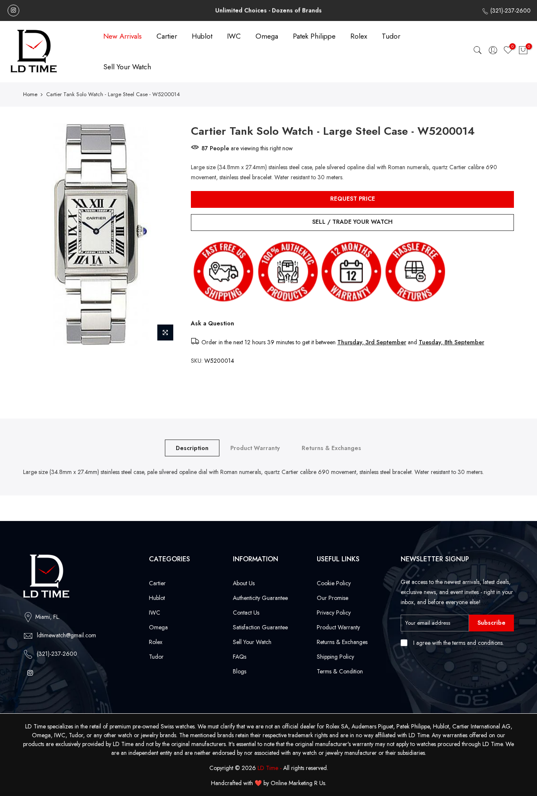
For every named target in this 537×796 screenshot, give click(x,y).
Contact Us (246, 612)
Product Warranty (255, 448)
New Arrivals (122, 36)
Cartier (166, 36)
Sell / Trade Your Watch (352, 221)
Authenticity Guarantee (260, 598)
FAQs (239, 656)
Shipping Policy (335, 656)
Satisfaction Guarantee (260, 627)
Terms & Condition (340, 671)
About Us (244, 583)
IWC (234, 36)
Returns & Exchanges (331, 448)
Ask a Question (212, 323)
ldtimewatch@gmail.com (66, 635)
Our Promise (332, 598)
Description (192, 448)
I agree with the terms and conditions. (458, 643)
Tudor (391, 36)
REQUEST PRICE (352, 198)
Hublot (202, 36)
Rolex (358, 36)
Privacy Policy (334, 612)
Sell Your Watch (127, 67)
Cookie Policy (334, 583)
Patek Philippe (314, 36)
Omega (266, 36)
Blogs (239, 671)
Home (30, 94)
